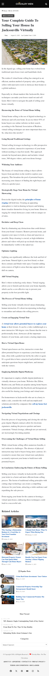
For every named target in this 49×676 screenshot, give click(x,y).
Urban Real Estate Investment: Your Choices (31, 576)
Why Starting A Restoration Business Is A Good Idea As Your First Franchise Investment (11, 533)
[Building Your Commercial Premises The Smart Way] (8, 600)
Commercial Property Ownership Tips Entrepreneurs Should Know (29, 587)
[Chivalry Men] (24, 4)
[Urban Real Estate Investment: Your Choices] (8, 579)
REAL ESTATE (13, 11)
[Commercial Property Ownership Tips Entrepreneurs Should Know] (8, 589)
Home (5, 11)
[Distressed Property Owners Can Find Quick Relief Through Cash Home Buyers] (13, 549)
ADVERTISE (16, 661)
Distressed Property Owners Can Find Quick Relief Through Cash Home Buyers (11, 559)
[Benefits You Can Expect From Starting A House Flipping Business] (36, 549)
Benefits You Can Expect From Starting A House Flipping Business (36, 559)
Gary (6, 35)
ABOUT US (7, 661)
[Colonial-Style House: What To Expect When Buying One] (36, 521)
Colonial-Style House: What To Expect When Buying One (36, 531)
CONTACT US (26, 661)
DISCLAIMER (34, 665)
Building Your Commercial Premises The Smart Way (30, 597)
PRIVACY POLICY (38, 661)
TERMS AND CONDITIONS (19, 665)
